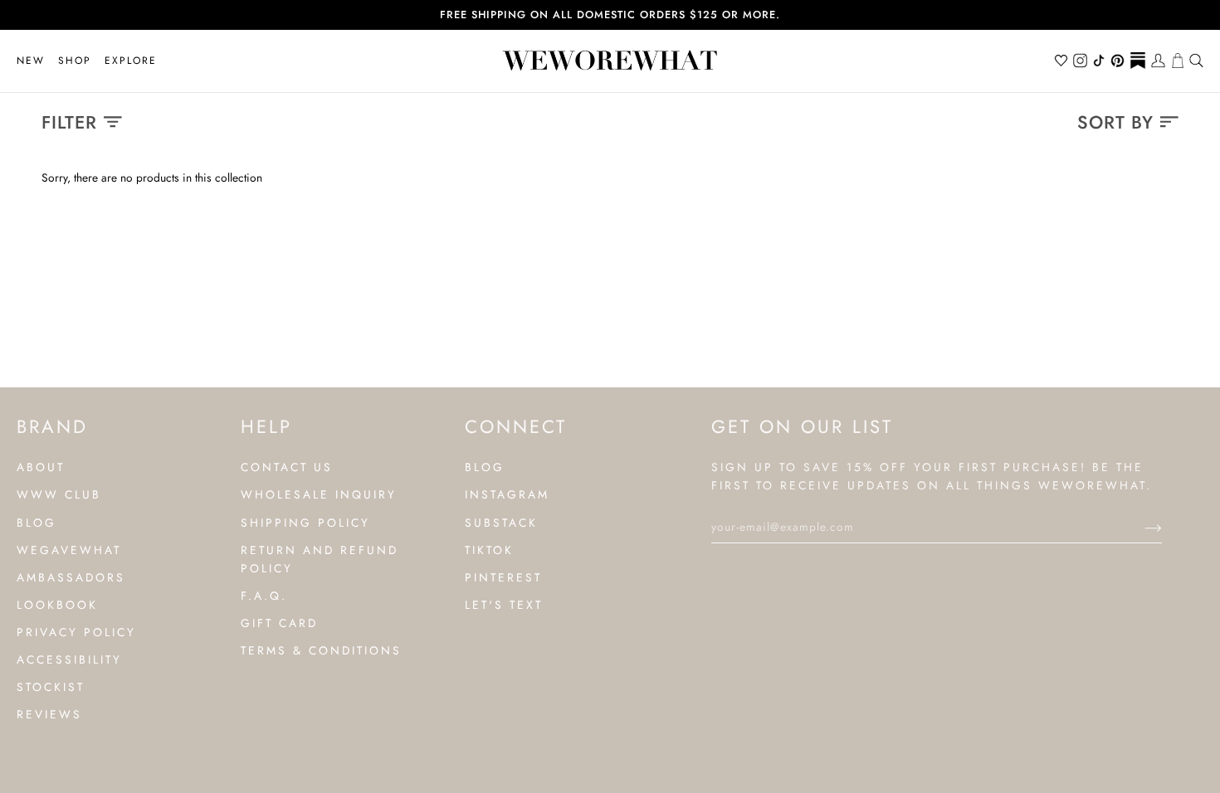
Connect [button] (516, 426)
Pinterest (503, 577)
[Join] (1140, 526)
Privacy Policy (76, 632)
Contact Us (287, 467)
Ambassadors (71, 577)
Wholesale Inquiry (319, 494)
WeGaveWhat (69, 550)
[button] (74, 61)
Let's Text (504, 604)
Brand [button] (52, 426)
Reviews (49, 714)
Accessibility (69, 659)
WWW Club (59, 494)
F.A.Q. (264, 595)
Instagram (507, 494)
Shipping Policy (305, 522)
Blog (36, 522)
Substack (501, 522)
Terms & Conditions (321, 650)
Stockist (51, 687)
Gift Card (279, 623)
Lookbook (57, 604)
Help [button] (266, 426)
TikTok (489, 550)
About (41, 467)
